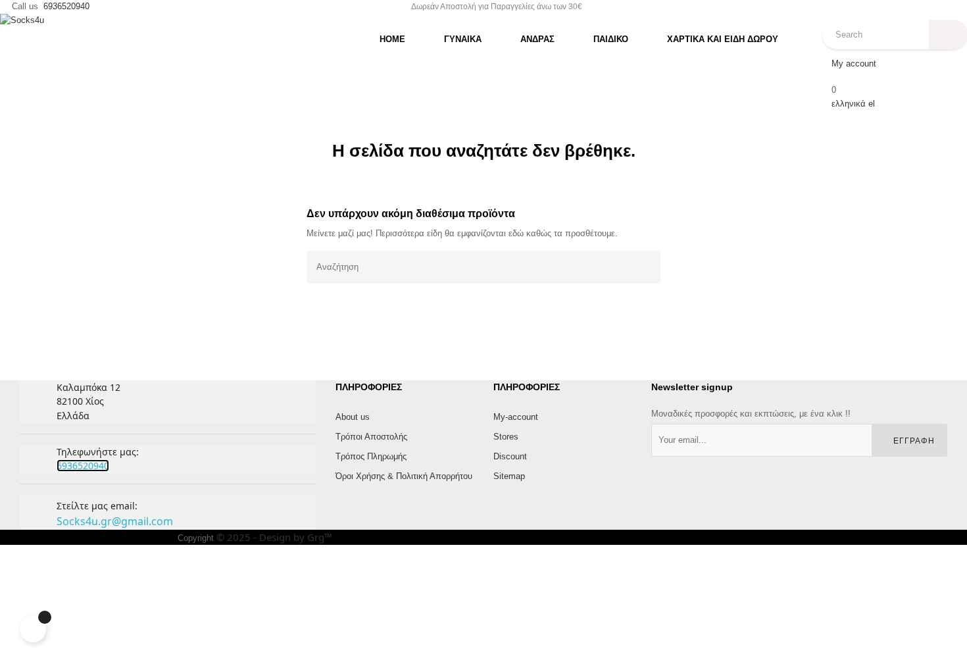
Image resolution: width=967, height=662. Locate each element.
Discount (510, 456)
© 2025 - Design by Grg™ (274, 537)
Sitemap (509, 476)
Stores (505, 437)
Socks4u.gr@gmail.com (115, 521)
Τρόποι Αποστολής (371, 437)
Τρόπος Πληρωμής (371, 456)
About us (352, 417)
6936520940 (66, 6)
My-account (515, 417)
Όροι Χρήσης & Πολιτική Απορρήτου (403, 476)
